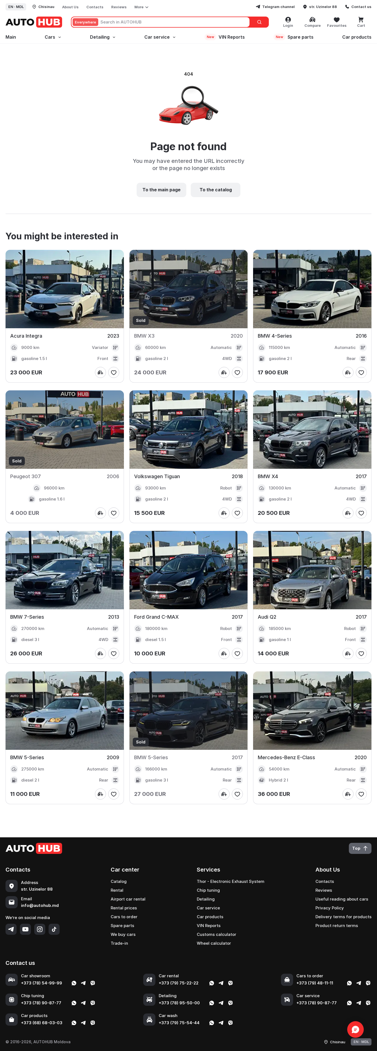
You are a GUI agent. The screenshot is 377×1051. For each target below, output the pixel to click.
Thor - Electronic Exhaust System (230, 881)
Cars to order (124, 916)
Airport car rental (128, 899)
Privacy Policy (329, 907)
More (139, 7)
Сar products (356, 37)
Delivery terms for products (343, 916)
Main (11, 37)
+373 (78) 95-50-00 (179, 1002)
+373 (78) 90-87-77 (41, 1002)
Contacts (94, 7)
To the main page (161, 189)
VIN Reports (226, 37)
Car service (157, 37)
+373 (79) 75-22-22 (178, 983)
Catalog (119, 881)
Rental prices (124, 907)
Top (356, 848)
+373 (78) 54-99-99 (41, 983)
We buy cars (123, 934)
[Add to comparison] (100, 372)
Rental (117, 890)
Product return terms (336, 925)
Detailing (100, 37)
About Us (70, 7)
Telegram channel (278, 6)
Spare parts (295, 37)
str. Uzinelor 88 (323, 6)
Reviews (119, 7)
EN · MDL (16, 6)
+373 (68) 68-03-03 (41, 1022)
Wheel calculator (214, 943)
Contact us (361, 6)
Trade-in (119, 943)
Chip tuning (208, 890)
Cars (50, 37)
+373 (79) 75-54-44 (179, 1022)
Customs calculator (216, 934)
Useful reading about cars (341, 899)
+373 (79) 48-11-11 (314, 983)
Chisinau (46, 6)
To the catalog (216, 189)
